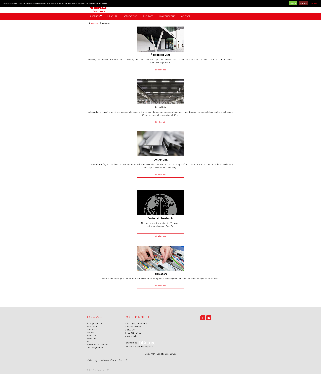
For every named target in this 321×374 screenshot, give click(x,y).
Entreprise (92, 326)
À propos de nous (95, 323)
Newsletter (92, 338)
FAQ (89, 341)
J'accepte (293, 3)
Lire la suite (160, 69)
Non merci (303, 3)
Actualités (91, 335)
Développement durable (98, 344)
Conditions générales (166, 354)
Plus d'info (313, 3)
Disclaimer (150, 354)
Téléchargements (95, 347)
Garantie (91, 332)
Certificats (92, 329)
